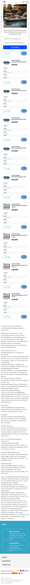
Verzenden (15, 47)
